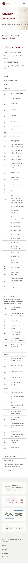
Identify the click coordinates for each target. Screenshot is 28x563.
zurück (8, 470)
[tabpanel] (14, 18)
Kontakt (4, 549)
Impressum (5, 553)
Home (4, 545)
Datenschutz (6, 557)
